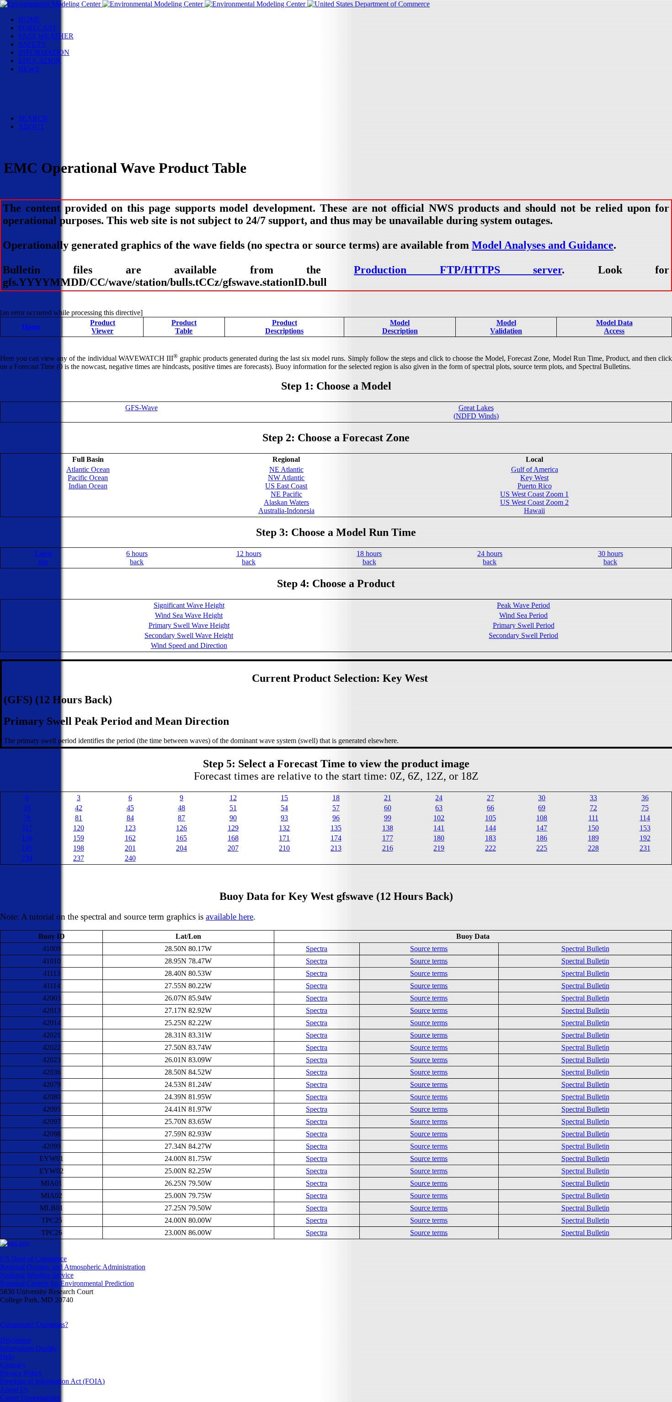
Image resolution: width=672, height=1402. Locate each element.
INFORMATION (43, 52)
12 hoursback (248, 558)
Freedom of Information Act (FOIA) (52, 1381)
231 (645, 848)
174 (336, 838)
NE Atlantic (286, 469)
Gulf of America (534, 469)
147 (541, 828)
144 (490, 828)
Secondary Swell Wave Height (188, 635)
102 (438, 818)
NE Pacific (286, 494)
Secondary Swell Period (523, 635)
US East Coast (286, 486)
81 (78, 818)
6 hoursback (137, 558)
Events (46, 85)
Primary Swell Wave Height (189, 625)
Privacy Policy (21, 1373)
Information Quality (28, 1348)
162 (130, 838)
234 (26, 858)
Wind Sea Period (523, 615)
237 (78, 858)
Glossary (13, 1365)
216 (387, 848)
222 (490, 848)
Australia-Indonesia (286, 510)
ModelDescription (400, 327)
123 (130, 828)
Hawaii (534, 510)
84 (130, 818)
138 (387, 828)
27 (490, 798)
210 (284, 848)
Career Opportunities (30, 1398)
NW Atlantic (286, 478)
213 (336, 848)
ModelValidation (506, 327)
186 (541, 838)
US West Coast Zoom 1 (534, 494)
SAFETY (32, 44)
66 (490, 808)
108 (541, 818)
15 (284, 798)
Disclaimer (15, 1340)
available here (229, 916)
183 (490, 838)
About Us (14, 1389)
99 (387, 818)
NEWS (28, 69)
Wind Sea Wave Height (189, 615)
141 (438, 828)
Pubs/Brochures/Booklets (73, 102)
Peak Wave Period (523, 605)
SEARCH (33, 118)
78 (27, 818)
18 (336, 798)
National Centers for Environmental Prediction (67, 1283)
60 (387, 808)
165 (181, 838)
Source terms (429, 949)
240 (130, 858)
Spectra (316, 949)
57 (336, 808)
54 (284, 808)
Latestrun (43, 558)
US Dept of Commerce (33, 1259)
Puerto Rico (534, 486)
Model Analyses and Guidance (542, 245)
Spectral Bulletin (585, 949)
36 (645, 798)
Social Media (56, 93)
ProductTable (184, 327)
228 (593, 848)
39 (27, 808)
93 (284, 818)
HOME (29, 19)
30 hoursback (610, 558)
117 (27, 828)
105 (490, 818)
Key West (534, 478)
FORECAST (37, 28)
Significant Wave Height (189, 605)
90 (233, 818)
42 (78, 808)
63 (439, 808)
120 (78, 828)
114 (645, 818)
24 (439, 798)
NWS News (54, 77)
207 (233, 848)
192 (645, 838)
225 (541, 848)
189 (593, 838)
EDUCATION (39, 60)
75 (645, 808)
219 (438, 848)
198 (78, 848)
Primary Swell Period (524, 625)
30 (541, 798)
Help (7, 1356)
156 (26, 838)
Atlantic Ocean (88, 469)
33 (593, 798)
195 (26, 848)
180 (438, 838)
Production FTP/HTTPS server (458, 270)
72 (593, 808)
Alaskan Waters (286, 502)
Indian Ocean (88, 486)
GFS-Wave (141, 408)
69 (541, 808)
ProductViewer (102, 327)
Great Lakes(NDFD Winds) (476, 412)
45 (130, 808)
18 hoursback (369, 558)
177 (387, 838)
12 (233, 798)
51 (233, 808)
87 (181, 818)
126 (181, 828)
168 (233, 838)
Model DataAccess (614, 327)
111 (593, 818)
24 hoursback (489, 558)
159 (78, 838)
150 (593, 828)
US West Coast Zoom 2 (534, 502)
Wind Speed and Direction (189, 645)
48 (181, 808)
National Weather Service (37, 1275)
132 (284, 828)
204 (181, 848)
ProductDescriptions (284, 327)
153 (645, 828)
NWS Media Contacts (68, 110)
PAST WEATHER (46, 36)
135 (336, 828)
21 (387, 798)
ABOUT (31, 126)
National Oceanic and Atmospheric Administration (72, 1267)
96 (336, 818)
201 (130, 848)
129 (233, 828)
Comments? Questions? (34, 1324)
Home (31, 327)
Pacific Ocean (88, 478)
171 (284, 838)
